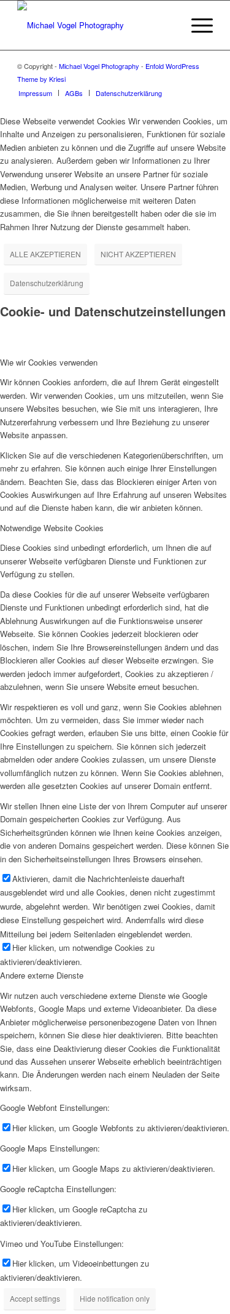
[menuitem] (167, 25)
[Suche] (167, 25)
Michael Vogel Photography (99, 66)
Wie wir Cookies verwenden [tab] (49, 362)
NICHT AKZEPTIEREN (138, 254)
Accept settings (35, 1298)
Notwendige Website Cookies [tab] (52, 528)
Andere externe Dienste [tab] (41, 975)
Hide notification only (115, 1298)
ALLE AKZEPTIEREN (45, 254)
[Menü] (196, 25)
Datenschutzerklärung (46, 283)
